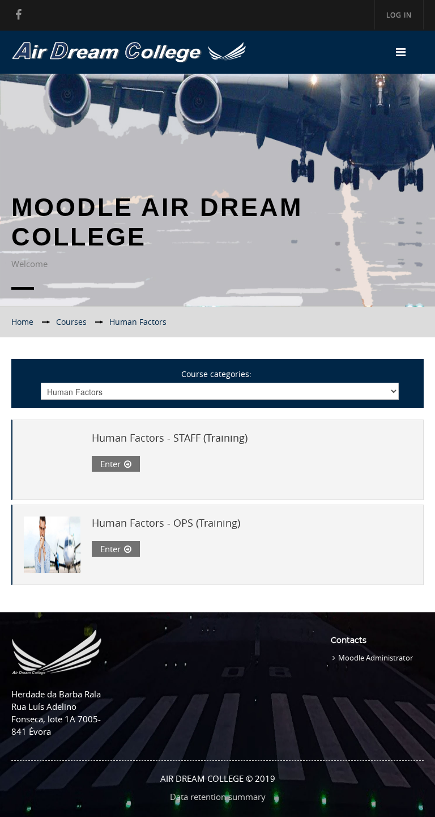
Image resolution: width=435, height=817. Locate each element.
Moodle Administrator (375, 658)
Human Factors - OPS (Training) (166, 523)
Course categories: (216, 374)
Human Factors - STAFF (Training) (170, 438)
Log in (399, 14)
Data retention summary (218, 796)
